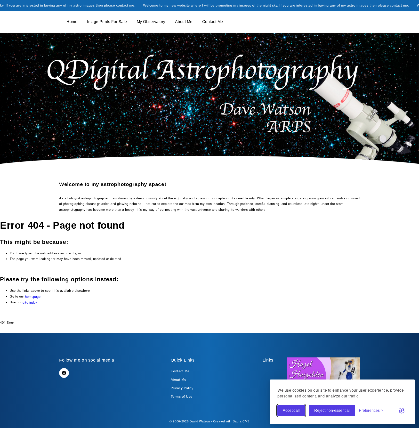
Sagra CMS (241, 421)
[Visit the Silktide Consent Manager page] (401, 410)
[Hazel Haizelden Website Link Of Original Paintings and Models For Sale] (323, 379)
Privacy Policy (182, 388)
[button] (61, 22)
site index (30, 302)
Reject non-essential (332, 410)
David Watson (200, 421)
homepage (32, 296)
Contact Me (180, 371)
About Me (178, 379)
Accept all (291, 410)
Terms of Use (182, 396)
